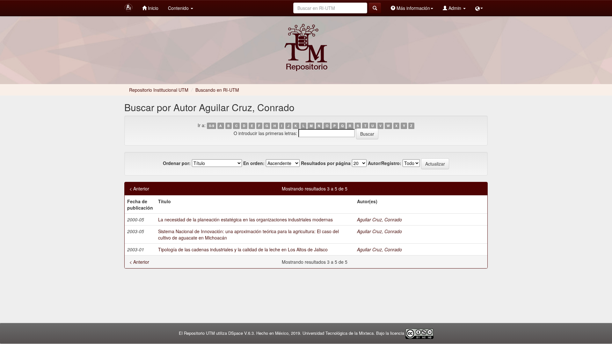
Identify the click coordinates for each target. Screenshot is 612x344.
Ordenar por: (177, 163)
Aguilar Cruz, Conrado (379, 219)
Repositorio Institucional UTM (158, 90)
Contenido (179, 8)
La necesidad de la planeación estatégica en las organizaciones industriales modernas (245, 219)
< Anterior (139, 188)
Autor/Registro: (384, 163)
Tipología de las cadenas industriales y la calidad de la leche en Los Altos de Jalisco (243, 249)
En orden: (254, 163)
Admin (455, 8)
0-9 (211, 125)
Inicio (152, 8)
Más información (412, 8)
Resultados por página (326, 163)
